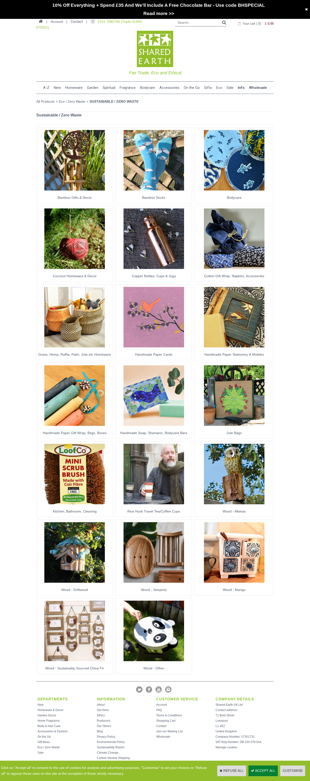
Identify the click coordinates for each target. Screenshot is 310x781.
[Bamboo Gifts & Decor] (74, 192)
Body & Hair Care (49, 726)
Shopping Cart (165, 720)
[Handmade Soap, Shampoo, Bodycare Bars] (153, 427)
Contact (77, 21)
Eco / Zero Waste (72, 101)
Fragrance (128, 87)
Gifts (208, 87)
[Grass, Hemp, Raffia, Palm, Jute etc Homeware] (74, 349)
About (101, 704)
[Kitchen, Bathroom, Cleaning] (74, 505)
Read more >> (158, 13)
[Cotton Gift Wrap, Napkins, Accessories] (234, 270)
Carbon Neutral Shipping (113, 758)
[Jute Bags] (234, 427)
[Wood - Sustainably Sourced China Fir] (74, 662)
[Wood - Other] (153, 662)
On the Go (192, 87)
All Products (45, 101)
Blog (100, 731)
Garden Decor (47, 715)
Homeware (74, 87)
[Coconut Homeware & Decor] (74, 270)
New (57, 87)
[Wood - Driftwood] (74, 584)
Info (241, 87)
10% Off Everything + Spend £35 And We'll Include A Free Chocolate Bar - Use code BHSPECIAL (158, 5)
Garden (92, 87)
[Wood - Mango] (234, 584)
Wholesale (258, 87)
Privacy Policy (106, 736)
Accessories (169, 87)
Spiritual (109, 87)
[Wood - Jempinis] (153, 584)
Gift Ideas (44, 742)
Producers (103, 720)
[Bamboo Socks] (153, 192)
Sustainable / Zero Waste (114, 101)
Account (161, 704)
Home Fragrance (49, 720)
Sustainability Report (110, 747)
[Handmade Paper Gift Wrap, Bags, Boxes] (74, 427)
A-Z (46, 87)
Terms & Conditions (169, 715)
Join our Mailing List (169, 731)
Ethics (101, 715)
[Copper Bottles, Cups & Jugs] (153, 270)
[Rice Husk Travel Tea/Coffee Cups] (153, 505)
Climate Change (107, 752)
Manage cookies (226, 747)
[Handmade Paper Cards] (153, 349)
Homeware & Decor (50, 710)
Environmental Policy (111, 742)
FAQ (159, 710)
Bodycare (147, 87)
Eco (219, 87)
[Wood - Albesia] (234, 505)
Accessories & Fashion (53, 731)
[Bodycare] (234, 192)
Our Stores (104, 726)
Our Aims (103, 710)
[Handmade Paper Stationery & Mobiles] (234, 349)
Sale (230, 87)
